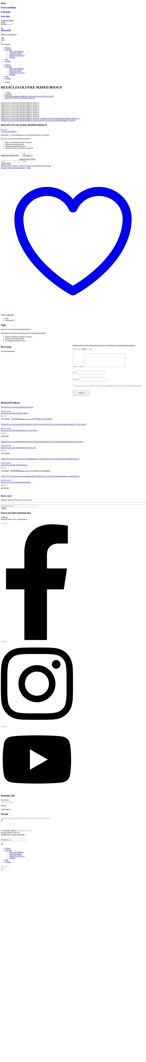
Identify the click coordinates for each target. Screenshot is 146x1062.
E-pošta (76, 379)
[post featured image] (17, 407)
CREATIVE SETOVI (16, 55)
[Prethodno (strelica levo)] (2, 868)
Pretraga (3, 24)
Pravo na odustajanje (43, 818)
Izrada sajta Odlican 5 (24, 830)
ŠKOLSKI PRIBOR (16, 52)
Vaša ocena (77, 349)
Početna (7, 48)
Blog (6, 59)
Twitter (10, 168)
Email (29, 168)
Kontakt (8, 61)
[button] (3, 22)
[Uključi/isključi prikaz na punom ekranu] (4, 866)
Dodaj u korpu (6, 164)
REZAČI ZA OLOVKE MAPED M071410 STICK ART (18, 448)
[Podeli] (6, 866)
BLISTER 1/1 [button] (28, 156)
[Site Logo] (7, 20)
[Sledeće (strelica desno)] (4, 868)
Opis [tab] (6, 318)
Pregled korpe (6, 834)
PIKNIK (12, 57)
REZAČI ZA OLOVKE (42, 166)
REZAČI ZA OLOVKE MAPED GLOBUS (14, 413)
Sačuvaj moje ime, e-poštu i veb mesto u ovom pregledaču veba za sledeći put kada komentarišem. (109, 386)
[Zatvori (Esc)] (8, 866)
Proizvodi (8, 50)
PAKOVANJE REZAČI (10, 156)
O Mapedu (10, 818)
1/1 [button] (24, 154)
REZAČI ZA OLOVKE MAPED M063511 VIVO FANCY (19, 430)
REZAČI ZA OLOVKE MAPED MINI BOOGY (16, 482)
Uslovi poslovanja (29, 818)
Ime (75, 372)
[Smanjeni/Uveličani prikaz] (2, 866)
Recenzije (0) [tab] (9, 320)
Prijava (4, 508)
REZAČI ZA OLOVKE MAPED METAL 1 (14, 465)
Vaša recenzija (78, 366)
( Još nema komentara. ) (9, 131)
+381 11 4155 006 (7, 802)
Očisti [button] (33, 159)
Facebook (4, 168)
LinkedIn (16, 168)
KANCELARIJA (15, 54)
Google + (23, 168)
